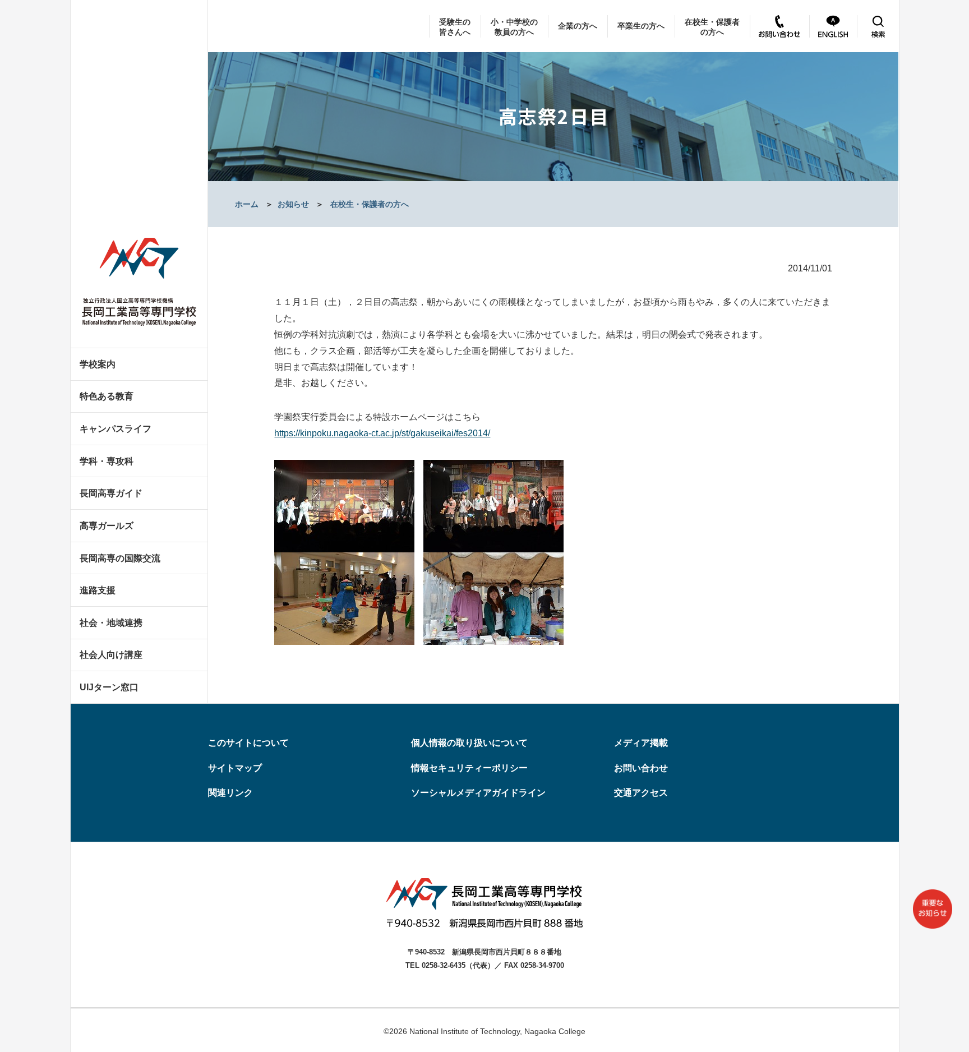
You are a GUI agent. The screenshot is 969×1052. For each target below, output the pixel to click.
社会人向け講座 (111, 654)
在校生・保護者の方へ (712, 26)
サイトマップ (235, 768)
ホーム (247, 204)
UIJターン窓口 (109, 687)
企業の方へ (577, 25)
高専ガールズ (106, 525)
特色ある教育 (106, 396)
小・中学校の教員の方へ (514, 26)
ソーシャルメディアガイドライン (478, 792)
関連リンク (230, 792)
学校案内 (98, 364)
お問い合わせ (641, 768)
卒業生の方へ (641, 25)
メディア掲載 (641, 743)
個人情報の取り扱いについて (469, 743)
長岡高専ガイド (111, 493)
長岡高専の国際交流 (120, 558)
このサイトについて (248, 743)
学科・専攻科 (106, 461)
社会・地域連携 (111, 622)
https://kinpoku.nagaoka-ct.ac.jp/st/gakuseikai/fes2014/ (382, 433)
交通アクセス (641, 792)
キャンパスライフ (115, 428)
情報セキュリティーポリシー (469, 768)
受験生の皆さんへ (454, 26)
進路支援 (98, 590)
